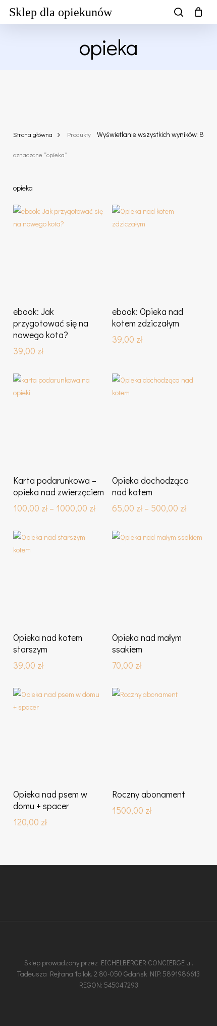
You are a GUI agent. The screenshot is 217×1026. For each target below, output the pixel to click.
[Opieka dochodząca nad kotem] (157, 419)
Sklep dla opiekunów (60, 12)
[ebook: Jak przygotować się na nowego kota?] (58, 250)
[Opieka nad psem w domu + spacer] (58, 733)
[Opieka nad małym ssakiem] (157, 576)
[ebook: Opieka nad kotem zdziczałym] (157, 250)
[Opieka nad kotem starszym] (58, 576)
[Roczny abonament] (157, 733)
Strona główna (32, 134)
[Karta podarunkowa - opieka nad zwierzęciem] (58, 419)
